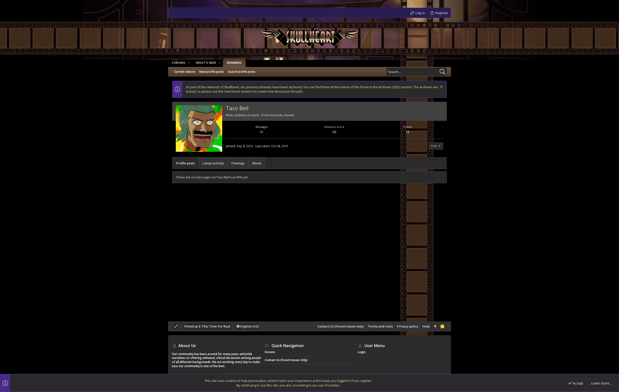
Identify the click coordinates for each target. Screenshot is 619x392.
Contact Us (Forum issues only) (340, 326)
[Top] (435, 326)
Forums (270, 352)
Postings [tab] (237, 163)
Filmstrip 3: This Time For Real (207, 326)
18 (407, 132)
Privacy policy (407, 326)
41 (262, 132)
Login (362, 352)
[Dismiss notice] (441, 87)
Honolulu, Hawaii (281, 115)
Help (426, 326)
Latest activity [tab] (213, 163)
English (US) (249, 326)
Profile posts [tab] (185, 163)
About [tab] (256, 163)
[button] (189, 63)
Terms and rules (380, 326)
